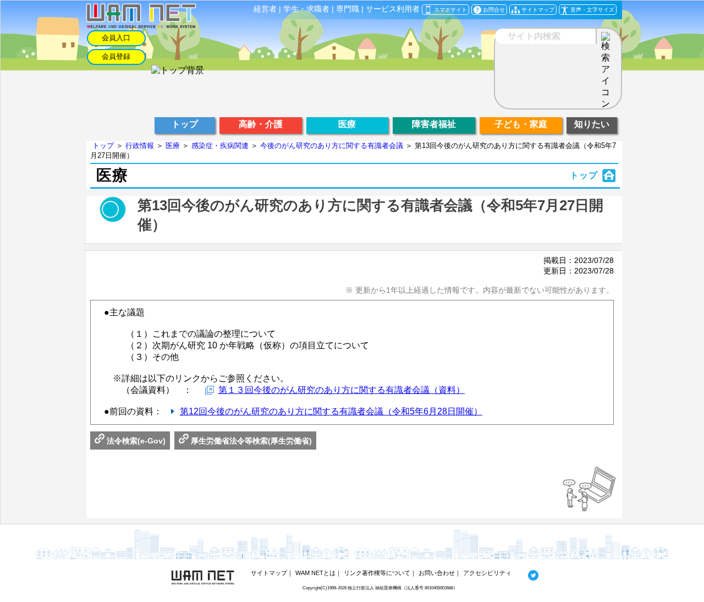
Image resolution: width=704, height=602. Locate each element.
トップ (103, 145)
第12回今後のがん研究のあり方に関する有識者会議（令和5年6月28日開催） (331, 411)
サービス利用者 (393, 9)
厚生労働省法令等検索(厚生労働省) (250, 440)
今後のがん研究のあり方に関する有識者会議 (331, 145)
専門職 (347, 9)
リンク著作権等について (377, 573)
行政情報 (139, 145)
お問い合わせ (437, 573)
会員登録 (116, 56)
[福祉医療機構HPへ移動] (177, 70)
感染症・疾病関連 (220, 145)
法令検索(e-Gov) (135, 440)
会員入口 (116, 38)
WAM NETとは (315, 573)
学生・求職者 (306, 9)
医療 (173, 145)
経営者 (265, 9)
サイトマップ (269, 573)
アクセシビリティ (487, 573)
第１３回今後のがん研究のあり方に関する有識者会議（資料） (341, 390)
